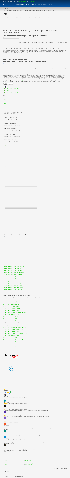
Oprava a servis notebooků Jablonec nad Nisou (14, 339)
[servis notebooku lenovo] (11, 356)
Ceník (6, 460)
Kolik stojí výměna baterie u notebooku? (13, 90)
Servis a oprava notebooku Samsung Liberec (14, 283)
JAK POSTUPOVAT (7, 97)
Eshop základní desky (29, 463)
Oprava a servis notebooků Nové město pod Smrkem (15, 342)
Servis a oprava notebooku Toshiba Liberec (14, 272)
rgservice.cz (24, 80)
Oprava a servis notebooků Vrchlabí (11, 337)
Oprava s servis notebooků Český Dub (12, 308)
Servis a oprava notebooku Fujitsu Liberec (14, 278)
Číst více (12, 454)
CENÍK (5, 99)
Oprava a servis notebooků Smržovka (12, 314)
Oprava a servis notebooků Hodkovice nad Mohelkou (15, 321)
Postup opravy (7, 461)
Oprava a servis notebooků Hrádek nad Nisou (13, 316)
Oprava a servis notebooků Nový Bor (11, 300)
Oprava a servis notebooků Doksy (11, 306)
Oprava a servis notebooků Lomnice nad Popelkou (15, 333)
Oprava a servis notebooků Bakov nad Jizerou (13, 329)
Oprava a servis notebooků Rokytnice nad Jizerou (14, 327)
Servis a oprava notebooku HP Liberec (13, 270)
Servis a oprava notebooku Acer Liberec (13, 268)
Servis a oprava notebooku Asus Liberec (13, 281)
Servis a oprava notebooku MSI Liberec (13, 285)
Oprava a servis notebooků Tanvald (11, 344)
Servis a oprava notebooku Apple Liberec (13, 287)
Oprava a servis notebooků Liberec (11, 346)
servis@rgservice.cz (22, 1)
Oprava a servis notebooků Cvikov (11, 310)
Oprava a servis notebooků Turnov (11, 331)
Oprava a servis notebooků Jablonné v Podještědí (14, 312)
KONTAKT (5, 100)
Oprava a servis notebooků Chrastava (12, 318)
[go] (13, 83)
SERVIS (5, 102)
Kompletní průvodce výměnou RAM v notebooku (15, 88)
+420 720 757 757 (32, 1)
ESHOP (5, 103)
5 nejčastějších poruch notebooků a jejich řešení (15, 92)
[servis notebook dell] (11, 368)
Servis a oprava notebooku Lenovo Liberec (14, 266)
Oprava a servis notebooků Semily (11, 335)
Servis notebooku (8, 463)
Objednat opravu (28, 460)
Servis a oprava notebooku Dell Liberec (13, 274)
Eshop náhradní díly (28, 464)
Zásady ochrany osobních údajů (10, 466)
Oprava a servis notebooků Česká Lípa (12, 302)
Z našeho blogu (28, 461)
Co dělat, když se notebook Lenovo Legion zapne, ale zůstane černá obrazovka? (20, 86)
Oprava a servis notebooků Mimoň (11, 304)
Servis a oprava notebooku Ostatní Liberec (14, 289)
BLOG (5, 105)
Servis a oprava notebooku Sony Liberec (13, 276)
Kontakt (6, 464)
